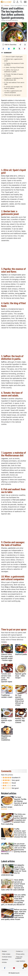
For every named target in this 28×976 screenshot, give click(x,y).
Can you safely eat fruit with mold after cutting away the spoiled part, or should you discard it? (13, 900)
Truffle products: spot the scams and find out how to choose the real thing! (13, 834)
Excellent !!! (15, 778)
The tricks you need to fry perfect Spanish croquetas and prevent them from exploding (14, 819)
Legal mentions (20, 961)
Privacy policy (20, 954)
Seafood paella (21, 654)
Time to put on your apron (12, 95)
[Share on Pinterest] (25, 49)
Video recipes (6, 954)
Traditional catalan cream (6, 696)
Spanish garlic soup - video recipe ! (20, 676)
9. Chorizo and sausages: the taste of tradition (13, 87)
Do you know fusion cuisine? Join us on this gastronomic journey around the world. (13, 849)
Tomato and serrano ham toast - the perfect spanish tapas (6, 678)
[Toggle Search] (21, 2)
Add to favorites (10, 44)
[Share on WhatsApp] (14, 49)
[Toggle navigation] (25, 2)
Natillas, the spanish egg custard (20, 720)
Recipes (4, 951)
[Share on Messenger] (9, 49)
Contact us (19, 951)
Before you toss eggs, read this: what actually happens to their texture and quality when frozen (14, 914)
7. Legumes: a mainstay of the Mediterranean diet (13, 79)
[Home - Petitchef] (2, 5)
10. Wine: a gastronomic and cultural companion (13, 91)
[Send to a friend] (20, 44)
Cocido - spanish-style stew (6, 720)
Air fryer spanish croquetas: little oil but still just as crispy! (19, 700)
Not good (15, 788)
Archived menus (7, 957)
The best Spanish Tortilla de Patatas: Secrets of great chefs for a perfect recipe (14, 802)
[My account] (17, 2)
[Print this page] (25, 44)
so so (13, 785)
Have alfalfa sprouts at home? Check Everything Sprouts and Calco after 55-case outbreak (13, 885)
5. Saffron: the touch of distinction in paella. (11, 70)
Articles (4, 962)
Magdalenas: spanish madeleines (6, 738)
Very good (15, 780)
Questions (5, 959)
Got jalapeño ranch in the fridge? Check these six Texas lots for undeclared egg (13, 870)
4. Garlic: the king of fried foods (14, 67)
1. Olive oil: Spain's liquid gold (13, 56)
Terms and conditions (18, 957)
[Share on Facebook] (3, 49)
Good (13, 783)
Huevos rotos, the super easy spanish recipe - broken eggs (7, 657)
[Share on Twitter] (19, 49)
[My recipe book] (14, 2)
